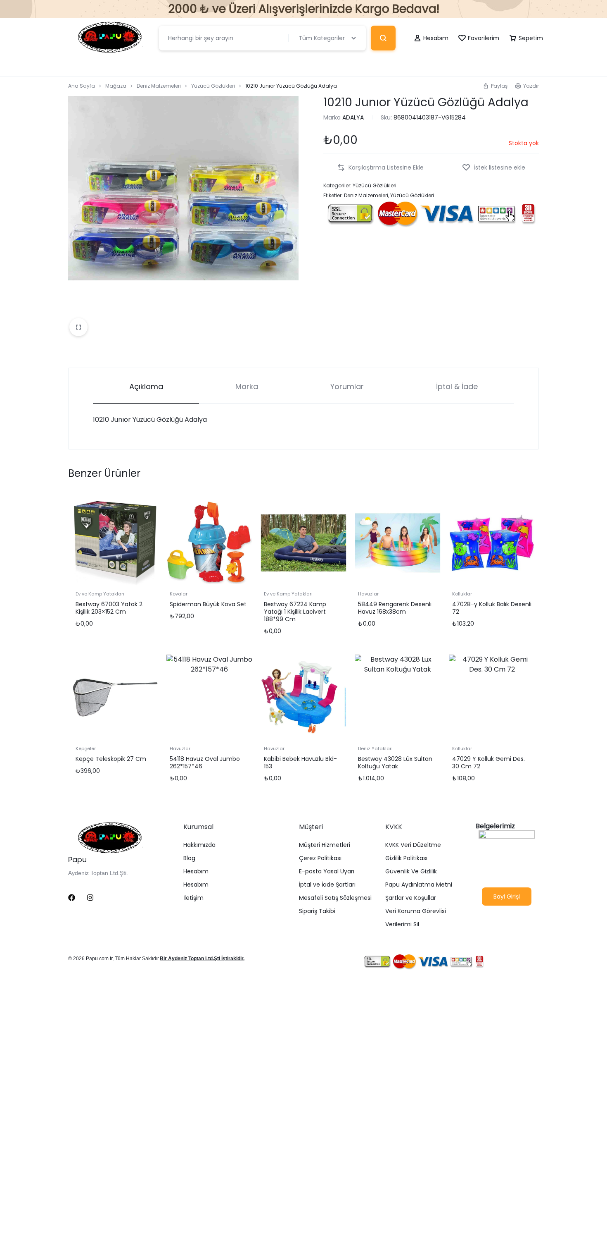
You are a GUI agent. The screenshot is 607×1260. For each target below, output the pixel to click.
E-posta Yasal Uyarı (326, 871)
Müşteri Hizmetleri (324, 845)
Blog (189, 858)
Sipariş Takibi (317, 911)
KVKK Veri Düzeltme (413, 845)
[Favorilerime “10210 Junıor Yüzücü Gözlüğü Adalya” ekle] (493, 167)
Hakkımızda (199, 845)
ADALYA (353, 117)
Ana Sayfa (81, 85)
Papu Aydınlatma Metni (418, 884)
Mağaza (115, 85)
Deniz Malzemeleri (159, 85)
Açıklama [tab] (146, 386)
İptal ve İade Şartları (327, 884)
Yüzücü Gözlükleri (213, 85)
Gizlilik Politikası (406, 858)
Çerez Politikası (320, 858)
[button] (495, 86)
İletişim (193, 897)
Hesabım (196, 871)
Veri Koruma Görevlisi (415, 911)
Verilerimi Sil (402, 924)
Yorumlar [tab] (347, 386)
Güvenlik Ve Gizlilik (411, 871)
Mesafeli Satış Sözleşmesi (335, 897)
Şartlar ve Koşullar (410, 897)
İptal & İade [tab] (457, 386)
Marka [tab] (246, 386)
